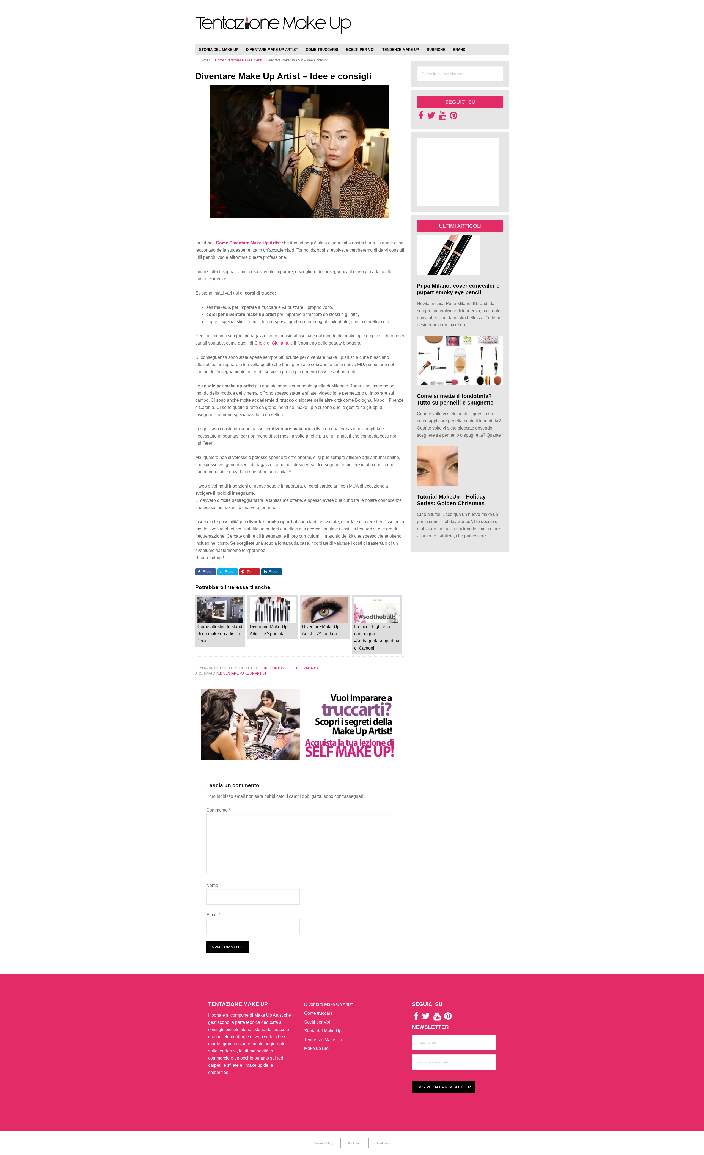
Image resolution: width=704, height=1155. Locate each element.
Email (213, 914)
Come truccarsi (319, 1013)
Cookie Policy (323, 1143)
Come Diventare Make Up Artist (248, 243)
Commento (218, 810)
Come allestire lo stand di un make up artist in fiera (219, 633)
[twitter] (431, 117)
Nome (213, 885)
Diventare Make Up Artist (243, 673)
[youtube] (442, 117)
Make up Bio (316, 1048)
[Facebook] (421, 117)
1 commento (307, 668)
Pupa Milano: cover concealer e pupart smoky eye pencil (458, 289)
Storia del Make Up (323, 1030)
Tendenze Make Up (323, 1039)
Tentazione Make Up (273, 28)
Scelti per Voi (317, 1022)
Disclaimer (383, 1143)
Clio (258, 343)
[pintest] (453, 117)
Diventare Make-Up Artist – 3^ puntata (269, 630)
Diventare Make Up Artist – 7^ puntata (321, 630)
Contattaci (354, 1143)
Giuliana (280, 343)
